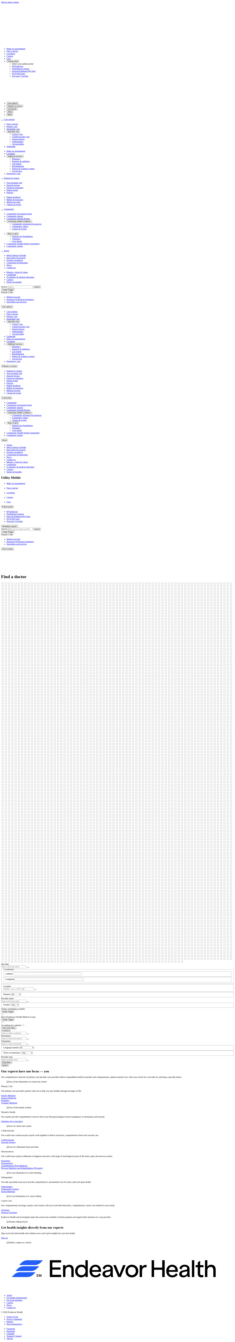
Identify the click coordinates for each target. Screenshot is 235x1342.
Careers (10, 56)
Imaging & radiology (21, 161)
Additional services (15, 156)
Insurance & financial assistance (20, 299)
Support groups (13, 185)
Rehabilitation (18, 166)
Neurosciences (18, 139)
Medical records (13, 202)
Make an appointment (16, 49)
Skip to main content (10, 2)
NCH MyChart (18, 73)
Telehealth (11, 146)
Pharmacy (16, 159)
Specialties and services (17, 302)
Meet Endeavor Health (16, 255)
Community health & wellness (19, 221)
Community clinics (20, 226)
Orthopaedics (17, 141)
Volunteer (16, 239)
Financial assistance (15, 188)
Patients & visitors (15, 106)
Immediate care (13, 129)
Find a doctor (12, 51)
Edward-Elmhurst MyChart (23, 71)
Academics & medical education (20, 277)
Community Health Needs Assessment (23, 244)
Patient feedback (14, 197)
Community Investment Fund (19, 214)
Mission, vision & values (17, 272)
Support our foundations (22, 236)
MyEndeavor (17, 66)
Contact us (11, 267)
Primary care (12, 126)
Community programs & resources (26, 224)
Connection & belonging (17, 263)
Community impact (15, 216)
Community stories (15, 246)
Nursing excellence (15, 260)
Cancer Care (17, 134)
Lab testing (16, 164)
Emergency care (13, 173)
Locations (11, 53)
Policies (10, 192)
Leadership (11, 275)
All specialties (18, 144)
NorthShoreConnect (20, 69)
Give (9, 58)
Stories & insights (14, 282)
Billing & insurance (15, 200)
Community (12, 109)
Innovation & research (16, 258)
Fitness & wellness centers (23, 169)
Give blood (17, 241)
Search (4, 287)
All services (17, 171)
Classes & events (14, 204)
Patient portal (13, 61)
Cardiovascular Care (21, 137)
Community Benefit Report (18, 219)
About (10, 112)
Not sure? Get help (20, 76)
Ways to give (13, 234)
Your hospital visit (14, 183)
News (9, 265)
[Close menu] (2, 120)
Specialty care (13, 132)
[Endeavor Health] (117, 98)
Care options (13, 103)
